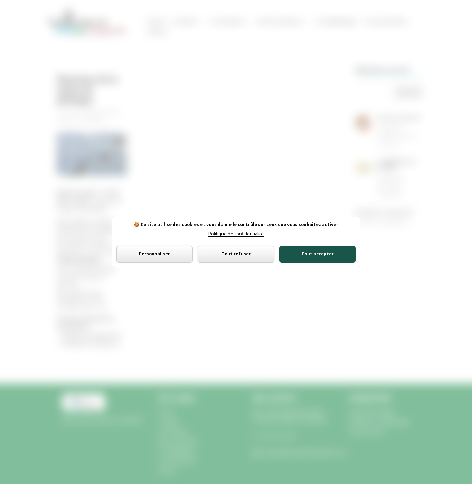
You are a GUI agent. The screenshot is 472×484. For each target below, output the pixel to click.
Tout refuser (236, 254)
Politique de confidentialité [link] (236, 234)
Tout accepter (317, 254)
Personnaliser (154, 254)
